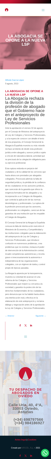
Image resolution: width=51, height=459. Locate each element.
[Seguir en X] (25, 325)
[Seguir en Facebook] (20, 325)
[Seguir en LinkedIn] (31, 325)
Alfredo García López (14, 80)
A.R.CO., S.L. (27, 448)
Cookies (32, 440)
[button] (45, 453)
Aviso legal (20, 440)
